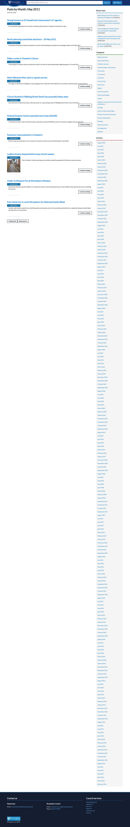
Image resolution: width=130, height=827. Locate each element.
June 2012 (100, 729)
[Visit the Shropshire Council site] (13, 818)
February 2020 (101, 412)
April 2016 (100, 570)
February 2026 (101, 163)
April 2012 (100, 736)
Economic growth (102, 91)
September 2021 (102, 346)
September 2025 (102, 180)
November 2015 (102, 587)
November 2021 (102, 339)
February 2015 (101, 618)
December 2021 (102, 336)
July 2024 (100, 229)
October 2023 (101, 260)
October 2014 (101, 632)
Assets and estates (103, 60)
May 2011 (100, 774)
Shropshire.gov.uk (91, 802)
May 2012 (100, 732)
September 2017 (102, 512)
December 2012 (102, 708)
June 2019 (100, 439)
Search (106, 3)
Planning (100, 121)
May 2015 (100, 608)
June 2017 (100, 522)
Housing (100, 107)
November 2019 (102, 422)
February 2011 (101, 784)
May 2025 (100, 194)
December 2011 (102, 750)
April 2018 (100, 487)
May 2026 (100, 153)
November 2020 (102, 380)
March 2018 (101, 491)
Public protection (102, 125)
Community (101, 71)
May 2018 (100, 484)
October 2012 (101, 715)
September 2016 (102, 553)
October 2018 (101, 467)
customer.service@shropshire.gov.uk (62, 807)
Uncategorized (102, 128)
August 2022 (101, 308)
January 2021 (101, 374)
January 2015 (101, 622)
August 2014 (101, 639)
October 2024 (101, 218)
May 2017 (100, 525)
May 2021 (100, 360)
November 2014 (102, 629)
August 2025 (101, 184)
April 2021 (100, 363)
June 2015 (100, 605)
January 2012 (101, 746)
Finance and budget (103, 95)
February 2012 (101, 743)
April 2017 (100, 529)
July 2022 (100, 312)
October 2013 (101, 674)
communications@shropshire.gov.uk (22, 807)
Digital (99, 88)
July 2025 (100, 187)
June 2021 (100, 356)
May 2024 (100, 236)
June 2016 (100, 563)
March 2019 (101, 449)
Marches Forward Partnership (106, 114)
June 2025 (100, 191)
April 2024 (100, 239)
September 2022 (102, 305)
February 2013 (101, 701)
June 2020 (100, 398)
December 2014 (102, 625)
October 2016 (101, 549)
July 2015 (100, 601)
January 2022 (101, 332)
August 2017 (101, 515)
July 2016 (100, 560)
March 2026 (101, 160)
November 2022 (102, 298)
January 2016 (101, 581)
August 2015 (101, 598)
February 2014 (101, 660)
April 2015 (100, 612)
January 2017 (101, 539)
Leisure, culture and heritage (105, 111)
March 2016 (101, 574)
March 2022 (101, 325)
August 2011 (101, 763)
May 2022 (100, 318)
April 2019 (100, 446)
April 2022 (100, 322)
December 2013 (102, 667)
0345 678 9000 (55, 809)
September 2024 (102, 222)
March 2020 (101, 408)
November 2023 (102, 256)
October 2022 (101, 301)
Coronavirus (101, 74)
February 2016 (101, 577)
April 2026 (100, 156)
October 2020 (101, 384)
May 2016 (100, 567)
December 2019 (102, 418)
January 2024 (101, 249)
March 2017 (101, 532)
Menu (118, 3)
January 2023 (101, 291)
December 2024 (102, 211)
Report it (89, 808)
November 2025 (102, 174)
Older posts (12, 221)
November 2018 (102, 463)
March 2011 (101, 781)
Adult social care (102, 57)
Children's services (103, 64)
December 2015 (102, 584)
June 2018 (100, 481)
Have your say (90, 810)
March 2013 (101, 698)
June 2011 (100, 770)
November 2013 (102, 670)
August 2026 (101, 143)
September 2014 (102, 636)
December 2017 (102, 501)
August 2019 (101, 432)
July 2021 (100, 353)
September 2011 (102, 760)
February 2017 (101, 536)
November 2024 (102, 215)
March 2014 (101, 656)
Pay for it (89, 806)
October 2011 (101, 756)
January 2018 (101, 498)
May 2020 (100, 401)
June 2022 (100, 315)
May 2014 (100, 649)
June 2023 (100, 274)
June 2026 (100, 149)
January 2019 (101, 456)
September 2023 (102, 263)
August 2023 (101, 267)
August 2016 (101, 556)
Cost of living (101, 81)
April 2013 (100, 694)
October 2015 (101, 591)
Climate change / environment (106, 67)
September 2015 (102, 594)
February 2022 (101, 329)
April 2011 (100, 777)
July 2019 (100, 436)
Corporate (100, 78)
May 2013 (100, 691)
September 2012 (102, 718)
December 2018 (102, 460)
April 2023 (100, 280)
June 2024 (100, 232)
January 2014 (101, 663)
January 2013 (101, 705)
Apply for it (89, 804)
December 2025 (102, 170)
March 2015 (101, 615)
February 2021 (101, 370)
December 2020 (102, 377)
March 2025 (101, 201)
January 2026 (101, 167)
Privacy (88, 813)
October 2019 (101, 425)
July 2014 (100, 643)
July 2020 (100, 394)
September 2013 (102, 677)
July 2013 (100, 684)
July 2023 (100, 270)
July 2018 (100, 477)
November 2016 (102, 546)
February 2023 (101, 287)
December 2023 (102, 253)
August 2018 (101, 474)
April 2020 (100, 405)
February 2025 (101, 205)
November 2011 (102, 753)
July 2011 (100, 767)
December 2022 (102, 294)
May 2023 (100, 277)
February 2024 (101, 246)
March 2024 (101, 243)
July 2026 (100, 146)
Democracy (101, 85)
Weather (100, 131)
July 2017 (100, 518)
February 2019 (101, 453)
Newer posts (23, 221)
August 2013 (101, 681)
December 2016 (102, 543)
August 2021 (101, 349)
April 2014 (100, 653)
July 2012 (100, 725)
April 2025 (100, 198)
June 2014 (100, 646)
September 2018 (102, 470)
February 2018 (101, 494)
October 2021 (101, 343)
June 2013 (100, 687)
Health (99, 98)
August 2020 (101, 391)
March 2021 (101, 367)
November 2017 (102, 505)
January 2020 (101, 415)
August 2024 (101, 225)
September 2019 (102, 429)
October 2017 (101, 508)
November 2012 (102, 712)
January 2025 (101, 208)
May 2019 (100, 443)
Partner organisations (104, 118)
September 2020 (102, 387)
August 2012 (101, 722)
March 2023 (101, 284)
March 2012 (101, 739)
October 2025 (101, 177)
